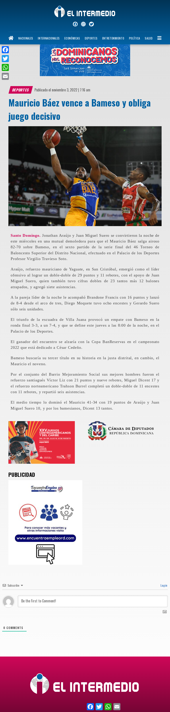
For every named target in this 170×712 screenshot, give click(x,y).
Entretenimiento (113, 38)
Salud (149, 38)
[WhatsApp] (5, 67)
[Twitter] (5, 58)
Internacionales (49, 38)
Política (134, 38)
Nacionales (25, 38)
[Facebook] (5, 49)
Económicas (72, 38)
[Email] (5, 76)
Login (163, 585)
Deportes (91, 38)
